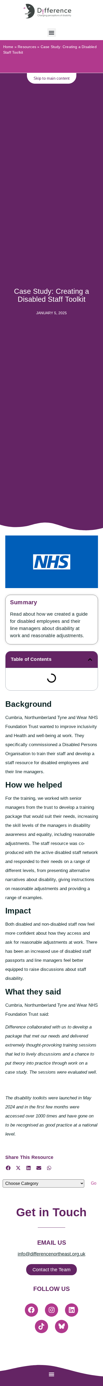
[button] (51, 32)
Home (8, 47)
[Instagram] (51, 1310)
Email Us (51, 1242)
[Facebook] (31, 1310)
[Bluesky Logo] (61, 1326)
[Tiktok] (41, 1326)
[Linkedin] (71, 1310)
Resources (27, 47)
